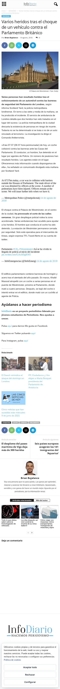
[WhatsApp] (12, 45)
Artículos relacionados (21, 500)
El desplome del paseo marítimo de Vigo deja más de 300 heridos (14, 447)
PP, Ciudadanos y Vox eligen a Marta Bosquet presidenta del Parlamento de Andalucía (39, 381)
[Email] (26, 45)
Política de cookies (12, 660)
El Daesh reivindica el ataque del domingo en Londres (13, 378)
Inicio (4, 11)
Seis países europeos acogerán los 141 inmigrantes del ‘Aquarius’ (46, 448)
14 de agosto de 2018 (47, 261)
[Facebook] (5, 45)
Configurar (30, 682)
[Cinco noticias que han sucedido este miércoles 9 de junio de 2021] (13, 398)
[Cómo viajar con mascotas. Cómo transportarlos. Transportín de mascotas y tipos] (49, 511)
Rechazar (30, 674)
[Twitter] (19, 45)
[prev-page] (28, 532)
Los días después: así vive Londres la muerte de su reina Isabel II (29, 523)
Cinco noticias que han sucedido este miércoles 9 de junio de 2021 (13, 412)
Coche (15, 423)
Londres (23, 423)
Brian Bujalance (11, 37)
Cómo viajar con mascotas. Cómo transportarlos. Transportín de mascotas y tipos (47, 523)
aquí (10, 326)
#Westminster (25, 249)
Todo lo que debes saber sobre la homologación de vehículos (9, 523)
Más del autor (42, 500)
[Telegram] (33, 45)
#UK (15, 249)
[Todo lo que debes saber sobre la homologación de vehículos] (11, 511)
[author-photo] (30, 467)
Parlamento (34, 423)
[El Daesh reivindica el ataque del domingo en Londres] (13, 363)
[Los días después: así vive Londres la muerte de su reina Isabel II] (30, 511)
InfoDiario (7, 311)
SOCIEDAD (12, 11)
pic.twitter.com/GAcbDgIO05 (16, 254)
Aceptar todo (30, 667)
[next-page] (31, 532)
